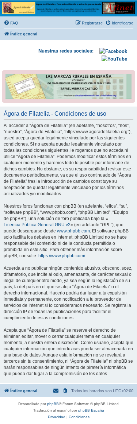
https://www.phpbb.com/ (61, 255)
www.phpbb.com (73, 231)
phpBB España (91, 410)
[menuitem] (11, 23)
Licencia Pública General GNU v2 (37, 224)
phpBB (53, 404)
